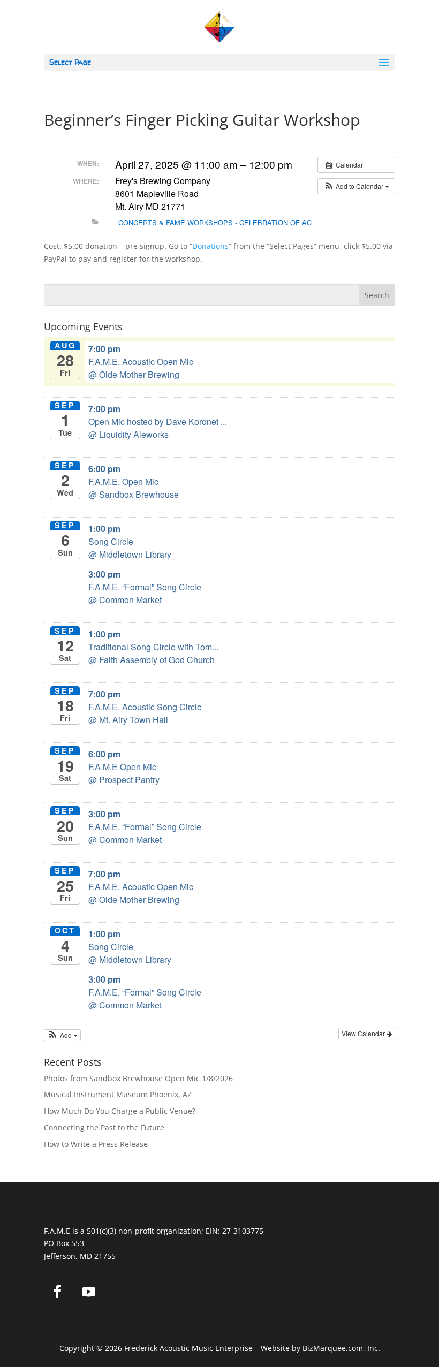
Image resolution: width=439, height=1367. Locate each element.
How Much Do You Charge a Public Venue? (119, 1111)
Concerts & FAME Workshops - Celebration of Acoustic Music (240, 222)
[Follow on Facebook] (57, 1292)
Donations (210, 246)
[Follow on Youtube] (88, 1292)
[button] (356, 186)
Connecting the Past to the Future (104, 1127)
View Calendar (364, 1033)
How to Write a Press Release (96, 1144)
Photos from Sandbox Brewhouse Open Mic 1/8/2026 (138, 1078)
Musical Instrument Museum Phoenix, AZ (118, 1094)
